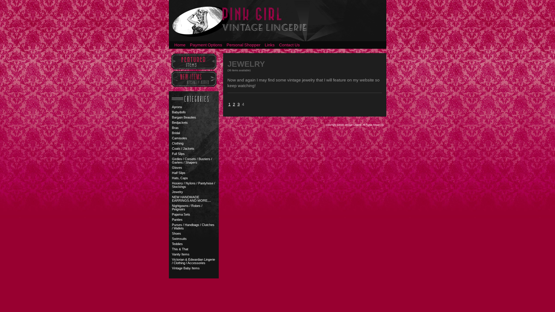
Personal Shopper (243, 45)
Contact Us (289, 45)
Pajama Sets (181, 214)
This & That (180, 249)
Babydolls (179, 112)
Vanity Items (180, 254)
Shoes (176, 233)
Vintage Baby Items (186, 268)
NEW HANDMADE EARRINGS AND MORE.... (191, 198)
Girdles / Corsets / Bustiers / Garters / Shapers (192, 160)
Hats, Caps (180, 178)
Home (180, 45)
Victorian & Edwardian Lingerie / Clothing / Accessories (193, 261)
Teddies (177, 244)
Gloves (177, 167)
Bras (175, 128)
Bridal (176, 133)
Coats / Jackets (183, 148)
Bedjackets (180, 122)
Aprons (177, 107)
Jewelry (177, 192)
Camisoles (179, 138)
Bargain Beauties (184, 117)
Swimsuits (179, 238)
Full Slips (178, 154)
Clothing (177, 143)
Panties (177, 219)
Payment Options (206, 45)
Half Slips (178, 173)
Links (270, 45)
